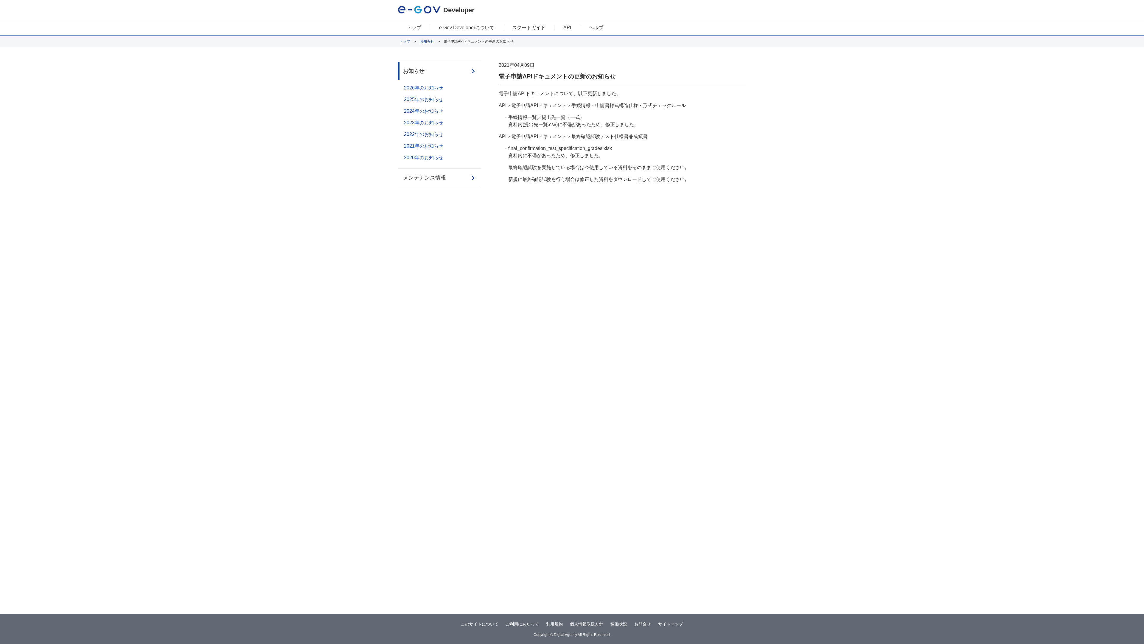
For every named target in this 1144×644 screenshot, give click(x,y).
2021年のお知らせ (423, 145)
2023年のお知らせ (423, 122)
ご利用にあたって (522, 624)
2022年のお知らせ (423, 134)
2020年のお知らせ (423, 157)
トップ (414, 27)
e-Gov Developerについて (466, 27)
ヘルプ (596, 27)
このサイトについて (479, 624)
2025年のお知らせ (423, 99)
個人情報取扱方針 (586, 624)
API (567, 27)
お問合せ (642, 624)
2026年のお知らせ (423, 87)
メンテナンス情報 (424, 178)
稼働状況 (618, 624)
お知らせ (427, 41)
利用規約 (554, 624)
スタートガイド (528, 27)
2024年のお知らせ (423, 111)
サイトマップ (670, 624)
